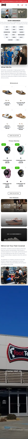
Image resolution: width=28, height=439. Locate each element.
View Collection (14, 135)
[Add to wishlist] (12, 87)
